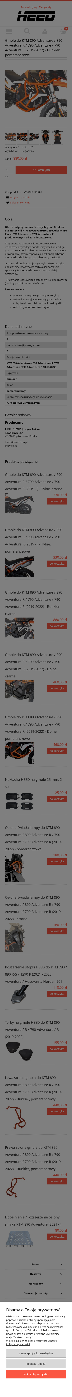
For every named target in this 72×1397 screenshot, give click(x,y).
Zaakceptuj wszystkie (36, 1374)
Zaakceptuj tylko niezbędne (36, 1353)
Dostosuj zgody (36, 1363)
